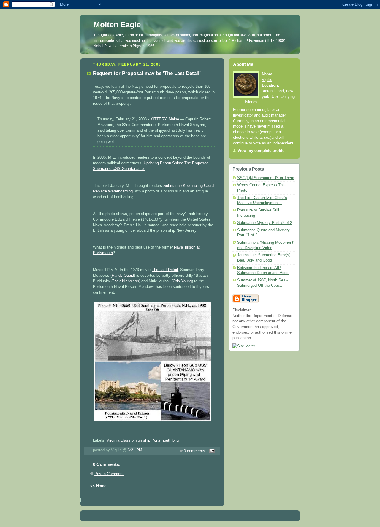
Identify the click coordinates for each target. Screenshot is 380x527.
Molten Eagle (117, 24)
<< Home (98, 486)
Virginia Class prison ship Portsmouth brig (143, 440)
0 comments (194, 451)
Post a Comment (109, 474)
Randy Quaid (123, 275)
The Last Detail (165, 270)
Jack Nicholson (126, 281)
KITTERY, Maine (165, 119)
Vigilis (267, 80)
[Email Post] (211, 451)
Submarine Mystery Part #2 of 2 (264, 223)
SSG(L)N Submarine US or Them (265, 178)
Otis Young (182, 281)
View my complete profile (261, 151)
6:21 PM (135, 450)
